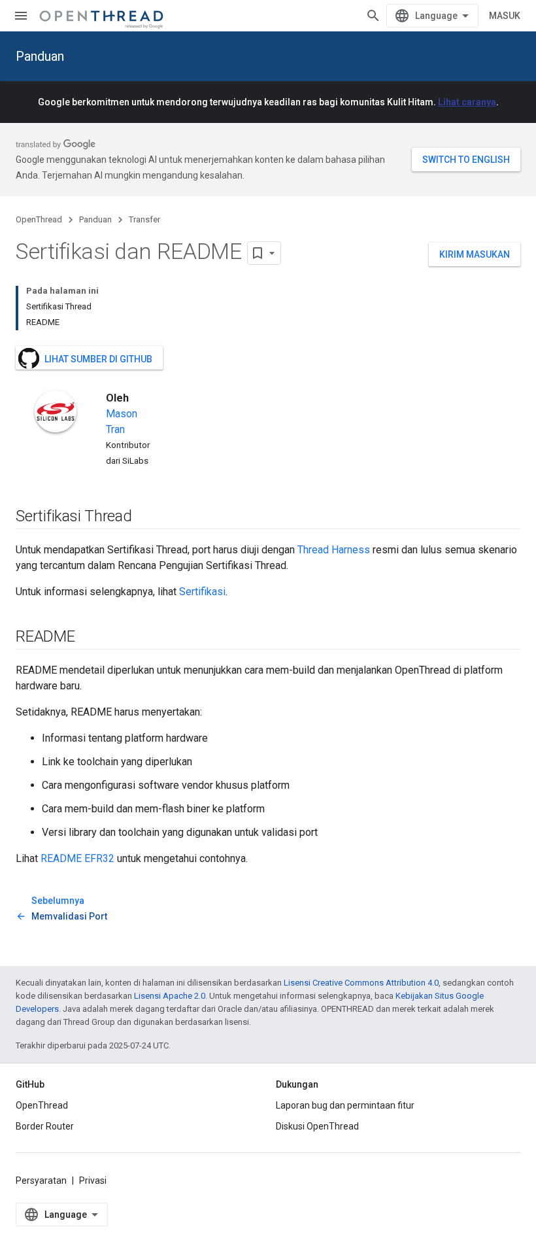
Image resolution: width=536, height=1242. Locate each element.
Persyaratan (41, 1180)
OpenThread (39, 219)
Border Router (45, 1126)
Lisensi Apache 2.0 (169, 996)
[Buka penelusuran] (373, 16)
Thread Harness (333, 549)
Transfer (144, 219)
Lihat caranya (467, 102)
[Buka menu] (21, 15)
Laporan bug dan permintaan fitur (345, 1105)
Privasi (93, 1180)
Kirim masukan (474, 254)
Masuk (504, 15)
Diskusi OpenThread (317, 1126)
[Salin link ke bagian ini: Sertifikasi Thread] (145, 517)
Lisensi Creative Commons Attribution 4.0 (361, 983)
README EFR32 (77, 858)
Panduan (40, 56)
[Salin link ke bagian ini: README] (88, 638)
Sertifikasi (202, 591)
